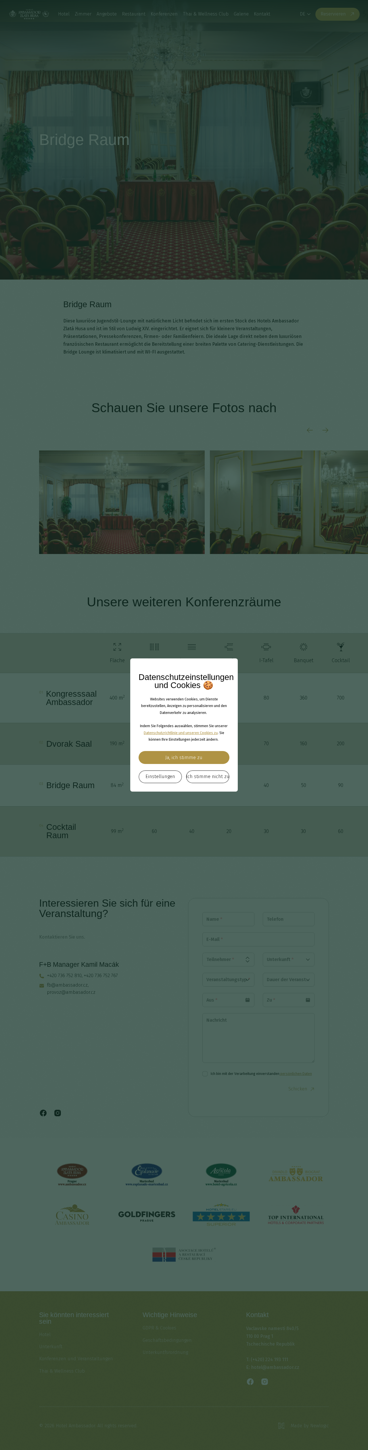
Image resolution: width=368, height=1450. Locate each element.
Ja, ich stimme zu (183, 757)
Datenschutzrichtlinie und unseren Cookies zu (181, 733)
